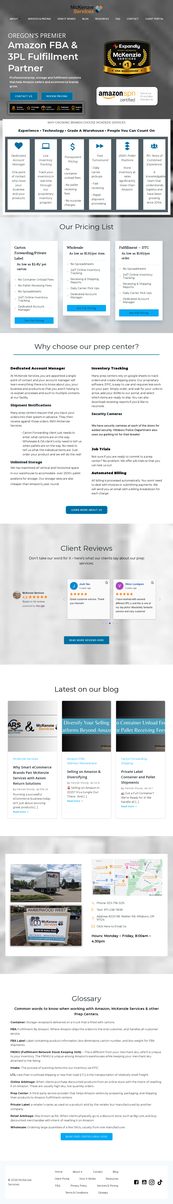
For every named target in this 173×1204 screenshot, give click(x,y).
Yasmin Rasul (133, 584)
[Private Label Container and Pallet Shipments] (140, 726)
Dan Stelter (85, 584)
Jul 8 (97, 782)
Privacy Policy (78, 1185)
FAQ (118, 18)
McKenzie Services (25, 758)
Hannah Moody (26, 789)
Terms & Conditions (76, 1192)
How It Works (67, 18)
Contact (133, 18)
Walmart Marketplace (82, 763)
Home (59, 1171)
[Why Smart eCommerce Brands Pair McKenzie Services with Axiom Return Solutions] (32, 726)
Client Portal (154, 18)
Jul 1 (150, 788)
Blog (85, 18)
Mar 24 (44, 789)
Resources (102, 18)
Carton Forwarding (134, 758)
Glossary (103, 1192)
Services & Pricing (39, 18)
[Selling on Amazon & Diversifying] (86, 726)
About (14, 18)
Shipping (127, 763)
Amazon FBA (75, 758)
